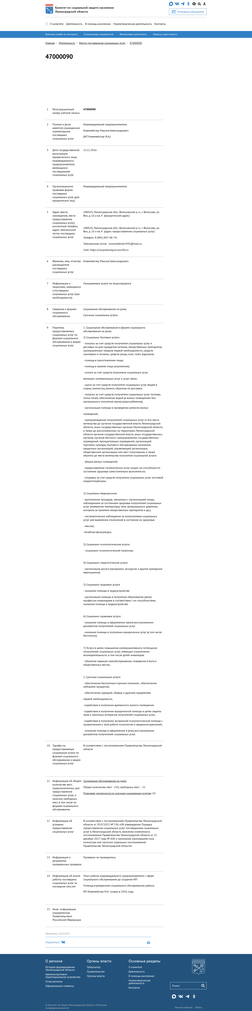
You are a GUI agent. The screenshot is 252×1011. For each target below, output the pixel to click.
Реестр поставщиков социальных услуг (102, 43)
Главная (50, 43)
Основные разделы (144, 961)
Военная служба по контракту (61, 34)
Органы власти (99, 961)
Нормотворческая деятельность (132, 24)
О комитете (56, 24)
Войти (198, 1007)
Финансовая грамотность (133, 34)
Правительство (96, 971)
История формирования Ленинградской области (60, 968)
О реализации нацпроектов (98, 34)
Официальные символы (59, 986)
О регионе (53, 961)
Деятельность (74, 24)
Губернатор (93, 967)
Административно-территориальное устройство (62, 975)
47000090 (136, 43)
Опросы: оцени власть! (165, 34)
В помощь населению (98, 24)
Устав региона (53, 981)
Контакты (160, 24)
